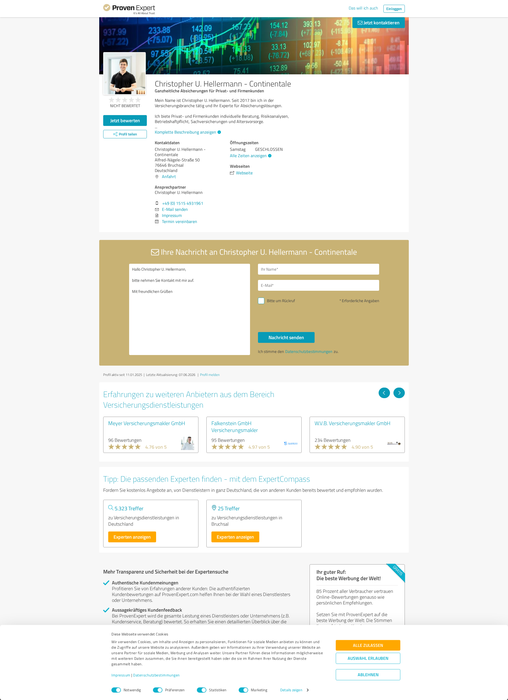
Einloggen (394, 8)
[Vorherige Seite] (384, 393)
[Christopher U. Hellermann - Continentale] (124, 73)
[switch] (157, 690)
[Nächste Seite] (399, 393)
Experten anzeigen (132, 536)
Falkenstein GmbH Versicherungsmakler (234, 426)
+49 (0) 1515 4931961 (182, 203)
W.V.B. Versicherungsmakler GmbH (353, 423)
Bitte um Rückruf (281, 300)
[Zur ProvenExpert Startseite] (129, 10)
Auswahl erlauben (368, 658)
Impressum (120, 675)
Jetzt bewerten (125, 120)
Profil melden (210, 374)
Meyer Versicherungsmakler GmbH (146, 423)
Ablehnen (368, 675)
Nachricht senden (286, 337)
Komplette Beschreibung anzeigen (185, 132)
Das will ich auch (363, 8)
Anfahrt (169, 176)
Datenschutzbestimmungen (156, 675)
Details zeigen (291, 690)
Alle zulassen (368, 645)
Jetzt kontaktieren (381, 22)
